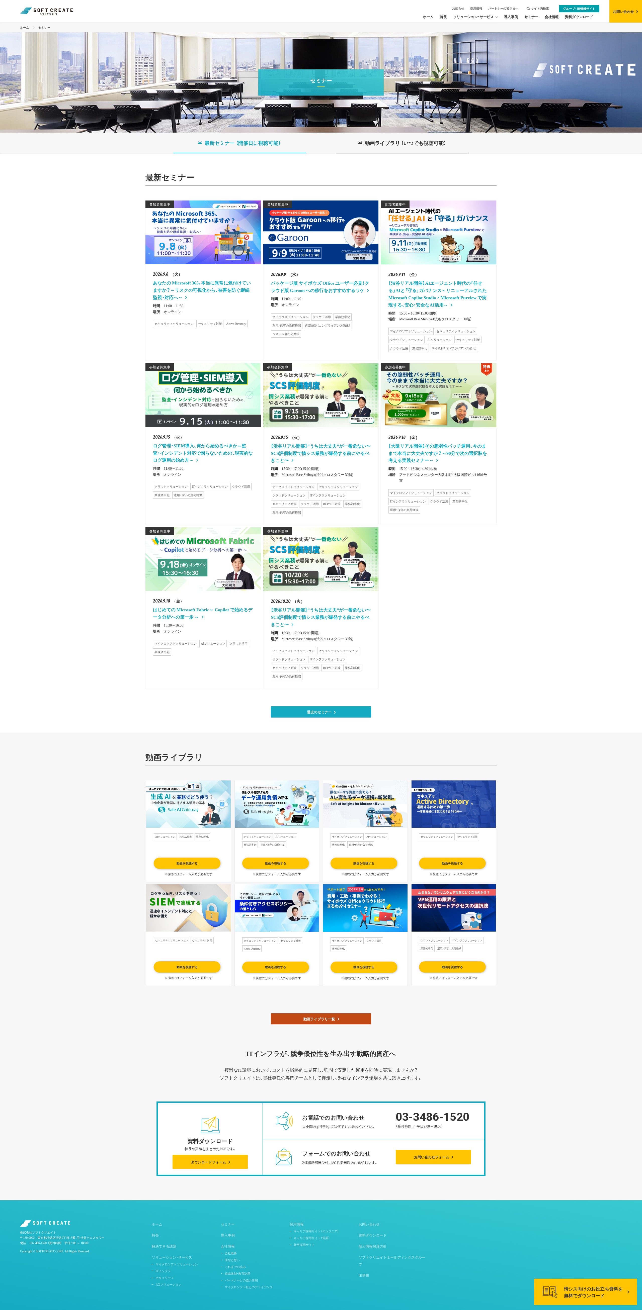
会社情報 (228, 1246)
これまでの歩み (235, 1266)
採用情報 (476, 8)
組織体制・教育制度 (237, 1273)
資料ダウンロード (373, 1235)
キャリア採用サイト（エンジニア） (316, 1231)
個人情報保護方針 (373, 1246)
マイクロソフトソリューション (177, 1264)
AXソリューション (168, 1284)
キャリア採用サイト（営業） (312, 1238)
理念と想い (232, 1260)
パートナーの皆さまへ (503, 8)
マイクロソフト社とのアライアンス (249, 1287)
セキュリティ (165, 1277)
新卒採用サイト (304, 1244)
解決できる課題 (164, 1246)
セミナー (44, 27)
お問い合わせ (369, 1224)
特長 (155, 1235)
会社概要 (231, 1253)
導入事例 (228, 1235)
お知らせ (458, 8)
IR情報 (364, 1275)
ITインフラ (163, 1271)
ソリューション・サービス (172, 1257)
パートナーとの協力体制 (241, 1280)
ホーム (24, 27)
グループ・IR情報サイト (579, 8)
